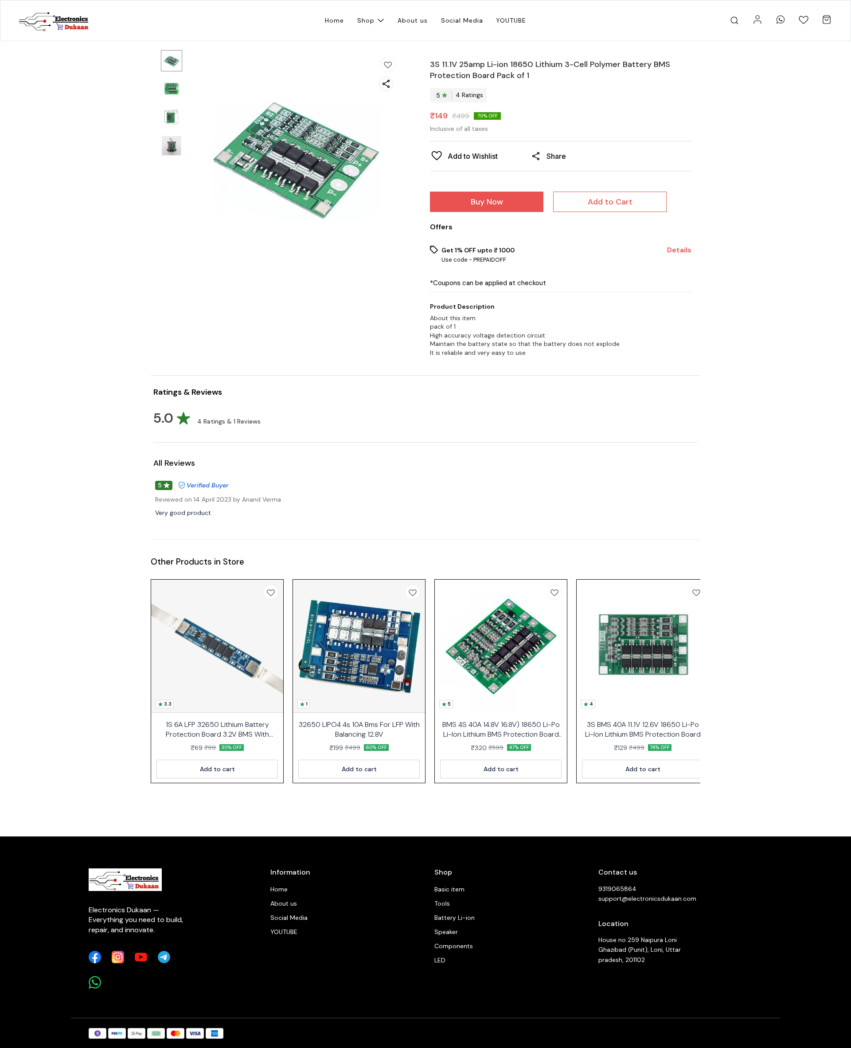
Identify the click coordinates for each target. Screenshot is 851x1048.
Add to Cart (610, 201)
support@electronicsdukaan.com (647, 899)
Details (679, 250)
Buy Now (487, 201)
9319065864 (617, 889)
